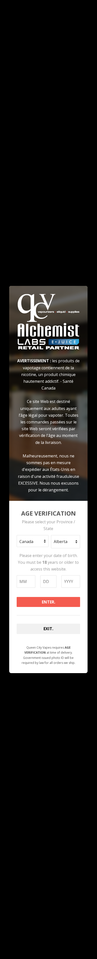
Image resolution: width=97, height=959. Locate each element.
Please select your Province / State (48, 525)
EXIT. (48, 628)
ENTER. (48, 602)
